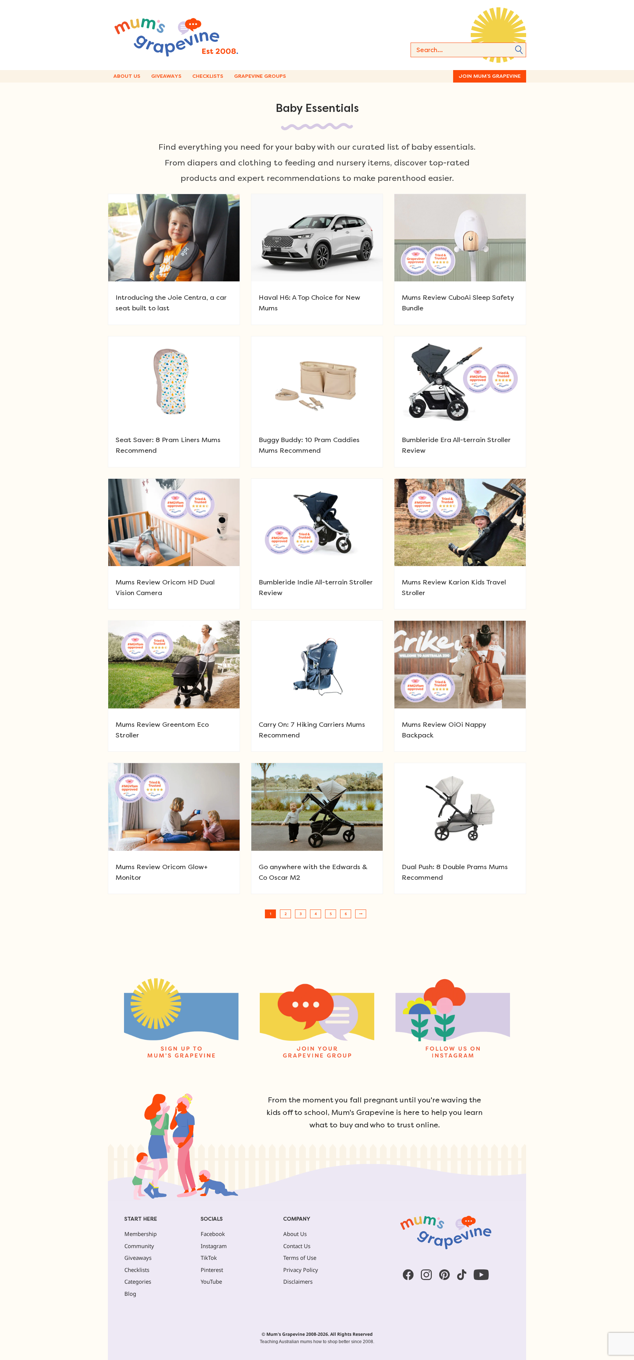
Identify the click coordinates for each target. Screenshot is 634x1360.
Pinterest (212, 1269)
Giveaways (166, 76)
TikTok (209, 1257)
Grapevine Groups (260, 76)
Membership (140, 1233)
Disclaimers (298, 1281)
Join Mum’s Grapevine (490, 76)
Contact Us (296, 1246)
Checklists (207, 76)
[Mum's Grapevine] (199, 35)
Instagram (214, 1246)
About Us (126, 76)
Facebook (213, 1233)
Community (139, 1246)
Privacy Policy (300, 1269)
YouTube (211, 1281)
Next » (360, 913)
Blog (130, 1293)
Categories (137, 1281)
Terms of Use (299, 1257)
